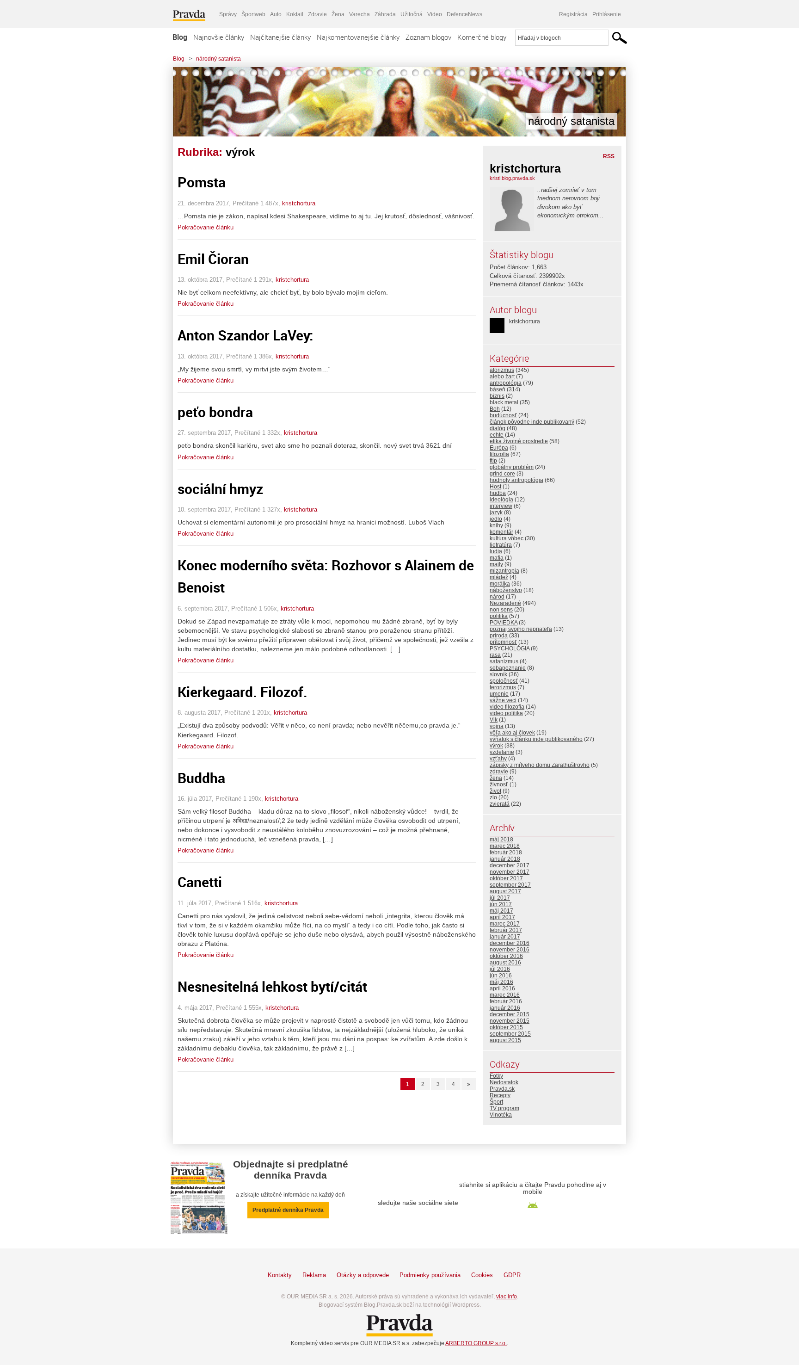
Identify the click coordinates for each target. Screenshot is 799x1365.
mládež (499, 577)
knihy (496, 525)
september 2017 (510, 885)
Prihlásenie (606, 14)
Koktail (294, 14)
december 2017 (509, 865)
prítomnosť (503, 642)
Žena (338, 14)
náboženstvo (506, 590)
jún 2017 (501, 904)
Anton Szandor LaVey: (245, 335)
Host (495, 486)
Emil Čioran (213, 258)
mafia (497, 558)
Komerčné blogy (481, 37)
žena (496, 778)
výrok (496, 745)
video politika (506, 713)
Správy (228, 14)
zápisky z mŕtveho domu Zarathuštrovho (540, 765)
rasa (495, 655)
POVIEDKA (503, 622)
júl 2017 (500, 898)
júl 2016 (500, 969)
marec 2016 (505, 995)
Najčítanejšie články (280, 37)
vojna (497, 726)
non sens (501, 609)
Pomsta (202, 182)
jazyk (496, 512)
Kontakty (280, 1275)
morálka (500, 584)
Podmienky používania (430, 1275)
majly (496, 564)
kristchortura (298, 203)
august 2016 (505, 962)
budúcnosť (503, 415)
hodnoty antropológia (516, 480)
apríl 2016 (502, 988)
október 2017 (506, 878)
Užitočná (411, 14)
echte (497, 435)
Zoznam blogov (428, 37)
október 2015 (506, 1027)
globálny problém (512, 467)
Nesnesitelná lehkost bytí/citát (272, 986)
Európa (499, 448)
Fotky (496, 1076)
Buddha (201, 777)
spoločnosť (504, 681)
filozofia (499, 454)
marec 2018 (505, 846)
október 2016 (506, 956)
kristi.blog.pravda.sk (512, 178)
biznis (497, 396)
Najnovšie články (218, 37)
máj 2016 (501, 982)
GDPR (512, 1275)
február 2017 (506, 930)
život (495, 791)
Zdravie (317, 14)
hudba (498, 493)
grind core (502, 473)
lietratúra (501, 545)
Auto (276, 14)
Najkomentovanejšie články (358, 37)
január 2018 (505, 859)
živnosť (499, 784)
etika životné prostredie (519, 441)
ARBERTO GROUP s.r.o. (476, 1343)
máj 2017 (501, 911)
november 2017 (509, 872)
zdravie (499, 771)
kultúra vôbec (506, 538)
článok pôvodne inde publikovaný (532, 422)
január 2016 (505, 1008)
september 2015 (510, 1034)
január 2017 (505, 936)
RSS (609, 156)
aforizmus (502, 370)
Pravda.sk (502, 1089)
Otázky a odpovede (363, 1275)
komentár (501, 532)
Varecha (359, 14)
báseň (497, 389)
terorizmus (503, 687)
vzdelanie (502, 752)
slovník (498, 674)
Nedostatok (504, 1082)
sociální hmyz (220, 488)
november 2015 (509, 1021)
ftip (493, 460)
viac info (506, 1296)
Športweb (253, 14)
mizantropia (504, 571)
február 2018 (506, 852)
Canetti (200, 881)
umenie (499, 694)
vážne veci (503, 700)
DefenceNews (464, 14)
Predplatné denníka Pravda (288, 1210)
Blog (179, 37)
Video (434, 14)
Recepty (500, 1095)
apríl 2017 (502, 917)
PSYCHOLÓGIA (509, 648)
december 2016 (509, 943)
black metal (504, 402)
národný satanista (218, 59)
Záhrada (385, 14)
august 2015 (505, 1040)
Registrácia (573, 14)
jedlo (496, 519)
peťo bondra (215, 411)
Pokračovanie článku (206, 227)
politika (499, 616)
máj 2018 (501, 839)
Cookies (482, 1275)
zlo (493, 797)
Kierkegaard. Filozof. (242, 691)
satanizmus (504, 661)
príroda (499, 635)
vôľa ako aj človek (512, 732)
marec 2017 (505, 923)
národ (497, 596)
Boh (495, 409)
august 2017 (505, 891)
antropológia (506, 383)
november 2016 (509, 949)
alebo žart (502, 376)
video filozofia (507, 707)
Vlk (494, 719)
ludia (496, 551)
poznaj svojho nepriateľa (521, 629)
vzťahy (498, 758)
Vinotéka (501, 1115)
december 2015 (509, 1014)
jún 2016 (501, 975)
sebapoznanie (508, 668)
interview (501, 506)
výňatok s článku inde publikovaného (536, 739)
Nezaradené (505, 603)
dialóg (497, 428)
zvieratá (500, 804)
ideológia (501, 499)
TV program (504, 1108)
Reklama (314, 1275)
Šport (496, 1102)
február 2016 (506, 1001)
